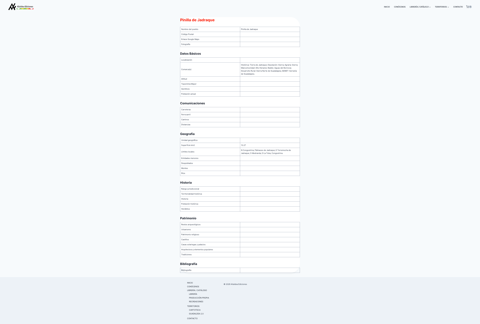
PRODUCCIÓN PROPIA (199, 298)
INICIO (387, 7)
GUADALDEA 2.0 (196, 313)
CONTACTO (458, 7)
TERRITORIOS (193, 306)
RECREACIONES (196, 301)
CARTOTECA (194, 310)
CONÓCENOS (400, 7)
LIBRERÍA (193, 294)
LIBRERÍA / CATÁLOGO (197, 290)
